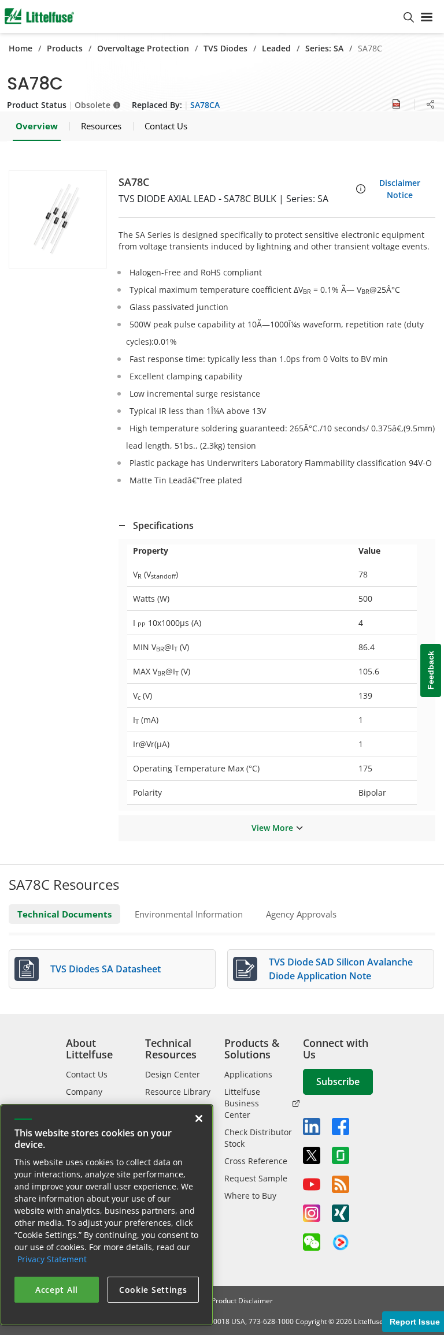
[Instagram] (311, 1213)
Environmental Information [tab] (189, 914)
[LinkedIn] (311, 1126)
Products (65, 48)
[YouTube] (311, 1184)
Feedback (430, 670)
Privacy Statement (52, 1259)
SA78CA (205, 104)
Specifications (163, 525)
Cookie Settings (153, 1289)
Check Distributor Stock (258, 1138)
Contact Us (87, 1074)
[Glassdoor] (340, 1155)
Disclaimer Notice (399, 188)
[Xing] (340, 1213)
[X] (311, 1155)
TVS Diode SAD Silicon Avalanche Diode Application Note (341, 969)
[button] (57, 219)
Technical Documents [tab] (64, 914)
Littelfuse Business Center (242, 1103)
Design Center (172, 1074)
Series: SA (324, 48)
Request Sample (255, 1178)
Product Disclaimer (242, 1301)
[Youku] (340, 1242)
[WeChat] (311, 1242)
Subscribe (338, 1081)
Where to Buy (250, 1195)
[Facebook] (340, 1126)
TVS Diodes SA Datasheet (105, 969)
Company (84, 1091)
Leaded (276, 48)
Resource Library (177, 1091)
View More (272, 827)
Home (20, 48)
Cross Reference (255, 1160)
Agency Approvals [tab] (301, 914)
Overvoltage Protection (143, 48)
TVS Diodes (225, 48)
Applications (248, 1074)
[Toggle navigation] (429, 16)
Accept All (56, 1289)
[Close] (199, 1118)
